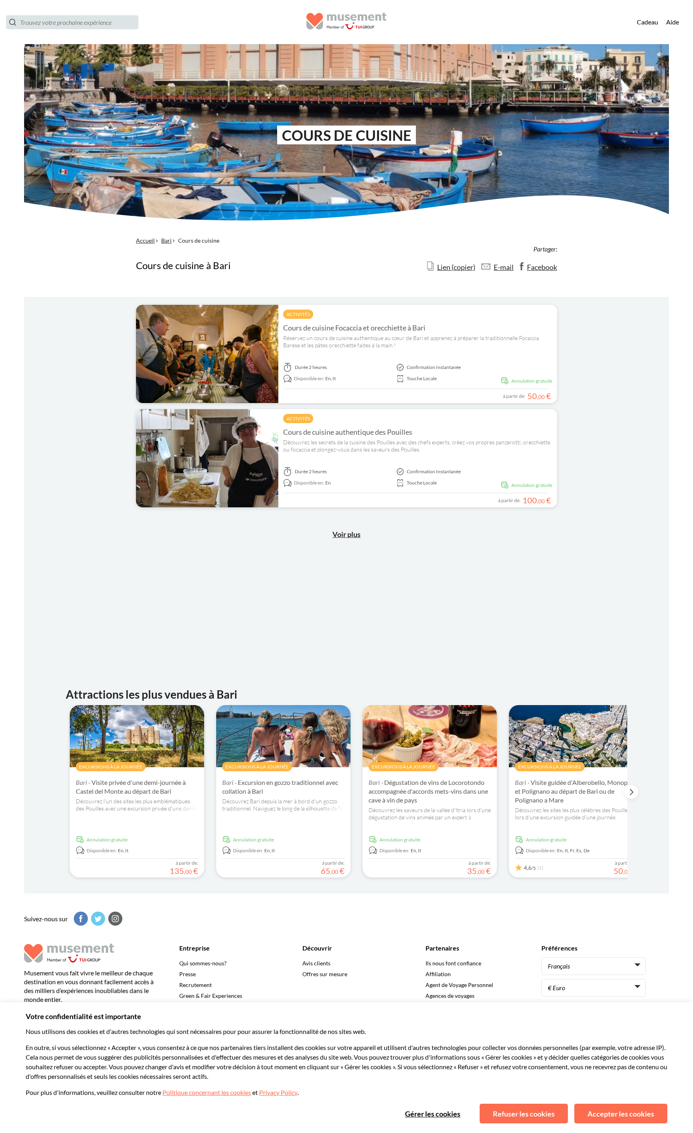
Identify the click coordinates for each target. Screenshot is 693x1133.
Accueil (145, 240)
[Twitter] (97, 919)
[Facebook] (80, 919)
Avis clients (316, 963)
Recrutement (195, 984)
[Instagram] (114, 919)
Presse (187, 974)
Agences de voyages (450, 995)
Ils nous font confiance (453, 963)
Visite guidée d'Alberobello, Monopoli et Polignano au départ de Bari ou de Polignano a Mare (574, 791)
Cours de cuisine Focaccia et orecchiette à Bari (354, 327)
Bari (166, 240)
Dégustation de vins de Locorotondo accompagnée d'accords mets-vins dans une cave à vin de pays (428, 791)
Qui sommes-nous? (203, 963)
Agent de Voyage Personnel (459, 984)
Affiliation (438, 974)
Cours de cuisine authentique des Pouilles (347, 432)
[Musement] (346, 22)
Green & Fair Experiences (210, 995)
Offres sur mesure (324, 974)
